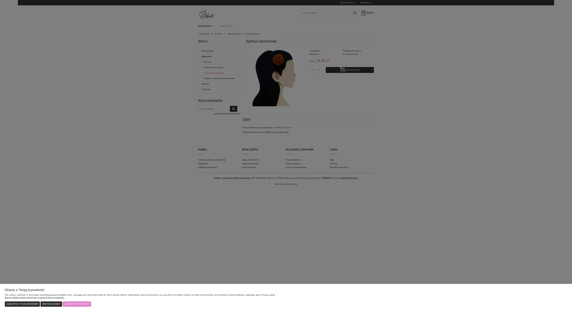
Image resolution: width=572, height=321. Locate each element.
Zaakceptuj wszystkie (76, 304)
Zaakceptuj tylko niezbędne (22, 304)
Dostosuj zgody (51, 304)
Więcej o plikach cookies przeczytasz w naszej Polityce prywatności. (35, 297)
